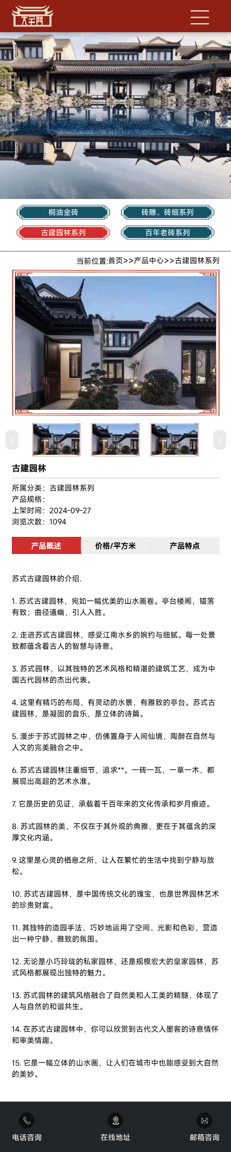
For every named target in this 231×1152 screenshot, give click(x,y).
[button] (11, 439)
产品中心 (149, 260)
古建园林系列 (63, 232)
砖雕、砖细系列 (167, 212)
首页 (115, 260)
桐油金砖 (63, 212)
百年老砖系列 (167, 232)
